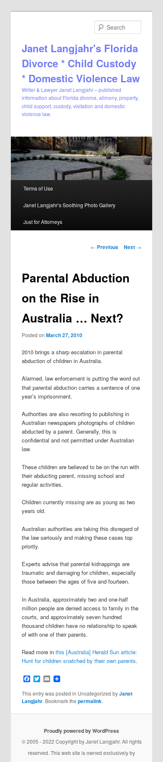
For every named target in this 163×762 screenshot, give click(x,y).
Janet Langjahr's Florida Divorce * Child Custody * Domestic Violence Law (81, 63)
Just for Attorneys (42, 221)
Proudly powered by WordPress (81, 730)
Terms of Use (38, 188)
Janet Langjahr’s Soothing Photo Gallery (69, 204)
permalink (90, 701)
